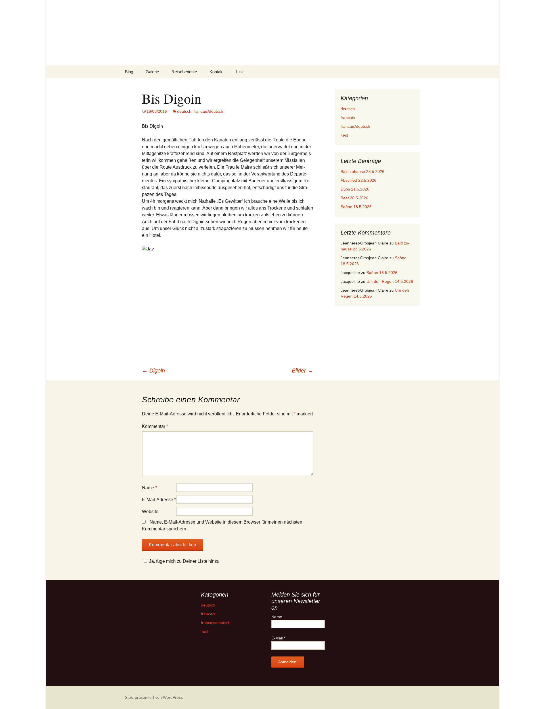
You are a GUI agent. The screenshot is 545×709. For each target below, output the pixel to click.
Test (344, 135)
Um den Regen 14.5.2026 (389, 281)
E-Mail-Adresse (159, 499)
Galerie (152, 71)
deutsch (184, 111)
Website (150, 511)
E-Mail (278, 638)
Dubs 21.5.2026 (355, 189)
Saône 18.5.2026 (356, 206)
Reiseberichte (184, 71)
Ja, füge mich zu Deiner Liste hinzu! (185, 561)
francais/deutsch (208, 111)
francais (348, 117)
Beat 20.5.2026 (354, 198)
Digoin (153, 370)
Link (240, 71)
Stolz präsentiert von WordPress (154, 697)
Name (149, 487)
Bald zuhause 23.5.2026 (362, 171)
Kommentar (155, 426)
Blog (129, 71)
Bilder (302, 370)
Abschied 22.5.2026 (358, 180)
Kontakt (216, 71)
